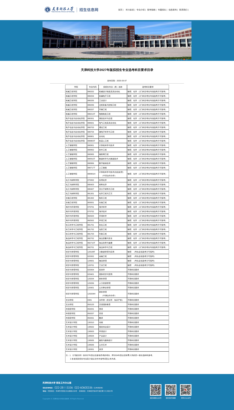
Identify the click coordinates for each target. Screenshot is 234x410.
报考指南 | (151, 10)
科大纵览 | (130, 10)
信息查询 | (173, 10)
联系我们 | (183, 10)
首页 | (119, 10)
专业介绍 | (141, 10)
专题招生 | (162, 10)
